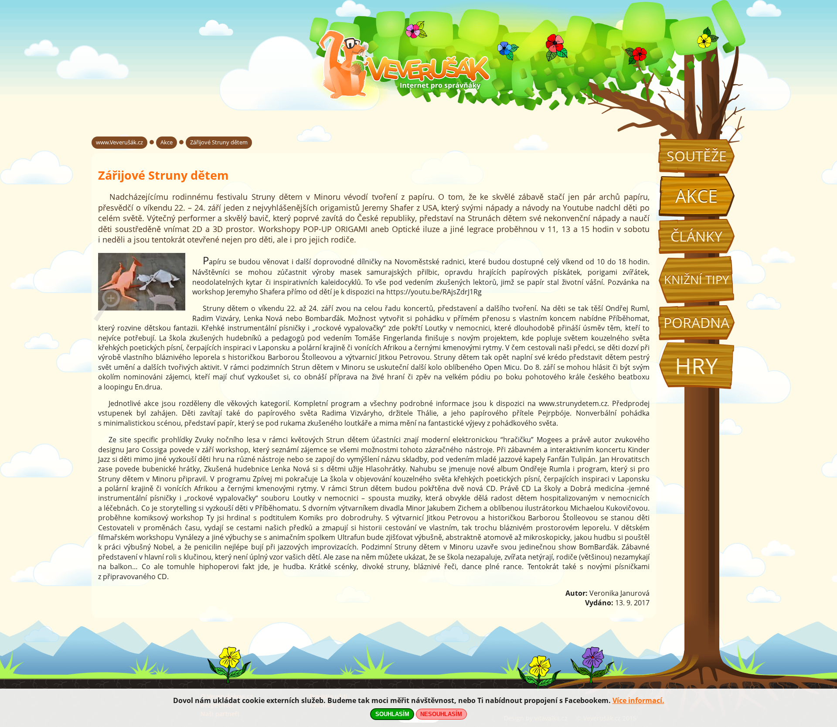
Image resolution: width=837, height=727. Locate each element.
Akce (696, 196)
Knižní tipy (696, 279)
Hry (696, 366)
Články (696, 236)
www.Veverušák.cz (119, 142)
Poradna (696, 322)
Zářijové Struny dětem (219, 142)
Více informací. (638, 700)
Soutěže (697, 156)
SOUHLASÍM (392, 714)
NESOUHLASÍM (441, 714)
